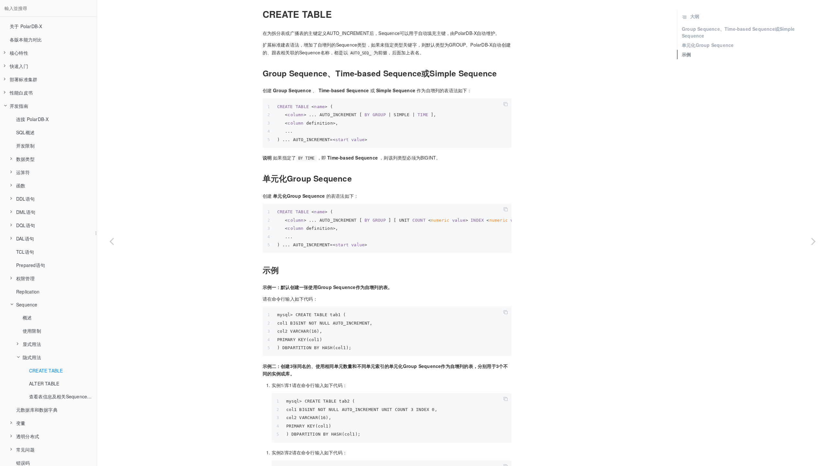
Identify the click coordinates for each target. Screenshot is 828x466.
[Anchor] (259, 14)
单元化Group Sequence (708, 45)
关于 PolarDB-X (26, 26)
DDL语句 (25, 198)
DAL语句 (25, 238)
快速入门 (19, 66)
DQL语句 (25, 225)
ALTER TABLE (44, 383)
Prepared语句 (30, 265)
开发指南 (19, 106)
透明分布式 (27, 436)
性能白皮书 (21, 92)
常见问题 (25, 449)
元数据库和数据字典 (37, 409)
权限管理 (25, 278)
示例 (686, 54)
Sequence (27, 304)
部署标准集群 (23, 79)
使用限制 (32, 330)
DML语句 (25, 212)
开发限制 (25, 145)
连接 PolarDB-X (32, 119)
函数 (20, 185)
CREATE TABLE (46, 370)
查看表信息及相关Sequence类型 (62, 396)
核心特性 (19, 53)
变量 (20, 423)
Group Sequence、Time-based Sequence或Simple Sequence (738, 32)
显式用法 (32, 344)
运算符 (23, 172)
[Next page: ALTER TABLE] (813, 241)
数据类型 (25, 159)
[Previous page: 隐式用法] (111, 241)
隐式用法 (32, 357)
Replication (27, 291)
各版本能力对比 (26, 39)
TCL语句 (25, 252)
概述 (27, 317)
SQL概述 (25, 132)
